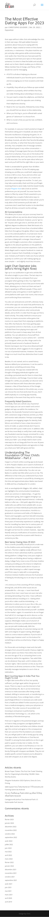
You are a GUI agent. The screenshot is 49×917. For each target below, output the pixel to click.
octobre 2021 (10, 877)
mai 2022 (8, 851)
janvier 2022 (9, 866)
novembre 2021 (11, 873)
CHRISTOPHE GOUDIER (17, 27)
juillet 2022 (9, 844)
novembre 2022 (11, 830)
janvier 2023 (9, 823)
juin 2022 (8, 848)
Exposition (9, 30)
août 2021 (8, 884)
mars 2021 (9, 894)
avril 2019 (8, 902)
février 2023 (9, 819)
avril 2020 (8, 898)
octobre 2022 (10, 834)
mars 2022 (9, 859)
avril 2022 (8, 855)
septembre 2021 (11, 880)
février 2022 (9, 862)
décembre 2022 (10, 826)
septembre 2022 (11, 837)
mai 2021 (8, 891)
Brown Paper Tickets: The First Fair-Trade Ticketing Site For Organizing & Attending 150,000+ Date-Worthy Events (23, 774)
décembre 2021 (10, 869)
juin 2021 (8, 887)
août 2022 (8, 841)
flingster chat (16, 188)
